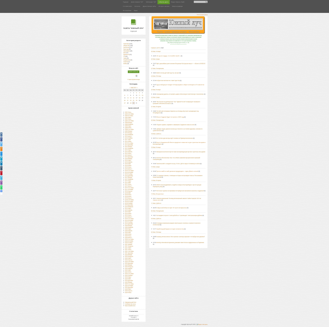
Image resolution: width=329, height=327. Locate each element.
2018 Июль (128, 196)
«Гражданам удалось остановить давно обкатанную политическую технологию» (180, 94)
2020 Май (128, 232)
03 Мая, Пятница (156, 232)
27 (124, 103)
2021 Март (128, 248)
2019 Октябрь (129, 220)
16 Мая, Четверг (156, 147)
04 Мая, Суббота (156, 218)
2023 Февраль (129, 267)
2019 (158, 48)
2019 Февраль (129, 206)
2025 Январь (128, 282)
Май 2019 (133, 87)
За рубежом (126, 60)
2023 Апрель (128, 268)
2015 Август (128, 155)
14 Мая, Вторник (156, 180)
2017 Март (128, 181)
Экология (126, 47)
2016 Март (128, 160)
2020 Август (128, 237)
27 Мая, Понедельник (157, 68)
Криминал (126, 54)
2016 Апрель (128, 162)
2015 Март (128, 150)
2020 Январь (128, 225)
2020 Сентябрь (129, 239)
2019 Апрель (128, 210)
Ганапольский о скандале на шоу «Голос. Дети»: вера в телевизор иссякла (178, 163)
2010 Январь (128, 133)
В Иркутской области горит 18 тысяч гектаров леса (171, 208)
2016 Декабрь (129, 176)
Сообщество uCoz (130, 304)
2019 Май (128, 212)
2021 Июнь (128, 249)
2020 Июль (128, 236)
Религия (125, 61)
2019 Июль (128, 215)
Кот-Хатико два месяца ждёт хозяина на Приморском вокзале (174, 138)
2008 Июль (128, 127)
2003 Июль (128, 112)
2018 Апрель (128, 191)
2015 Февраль (129, 148)
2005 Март (128, 117)
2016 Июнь (128, 165)
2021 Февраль (129, 246)
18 (139, 98)
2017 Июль (128, 184)
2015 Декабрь (129, 157)
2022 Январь (128, 254)
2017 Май (128, 182)
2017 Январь (128, 177)
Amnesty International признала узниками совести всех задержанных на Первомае (180, 242)
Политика (126, 43)
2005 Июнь (128, 119)
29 (130, 103)
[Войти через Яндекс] (133, 76)
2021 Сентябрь (129, 251)
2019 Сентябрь (129, 218)
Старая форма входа (133, 79)
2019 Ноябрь (129, 222)
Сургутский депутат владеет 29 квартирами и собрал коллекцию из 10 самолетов (180, 85)
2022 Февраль (129, 256)
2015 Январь (128, 146)
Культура (126, 49)
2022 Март (128, 258)
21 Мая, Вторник (156, 106)
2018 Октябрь (129, 201)
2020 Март (128, 229)
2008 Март (128, 126)
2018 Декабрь (129, 205)
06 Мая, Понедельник (157, 211)
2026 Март (128, 289)
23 (133, 100)
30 (133, 103)
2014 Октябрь (129, 143)
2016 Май (128, 163)
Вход (206, 14)
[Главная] (133, 24)
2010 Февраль (129, 134)
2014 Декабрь (129, 145)
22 (130, 100)
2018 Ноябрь (129, 203)
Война (125, 63)
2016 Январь (128, 158)
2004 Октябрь (129, 115)
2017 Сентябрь (129, 188)
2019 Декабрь (129, 224)
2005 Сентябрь (129, 121)
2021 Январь (128, 244)
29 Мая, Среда (155, 59)
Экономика (126, 51)
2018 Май (128, 193)
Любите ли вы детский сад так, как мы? (167, 73)
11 (139, 95)
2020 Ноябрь (129, 242)
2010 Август (128, 136)
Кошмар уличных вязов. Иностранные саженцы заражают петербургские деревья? (180, 236)
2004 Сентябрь (129, 114)
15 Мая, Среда (155, 167)
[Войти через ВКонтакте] (127, 76)
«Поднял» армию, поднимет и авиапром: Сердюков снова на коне (175, 124)
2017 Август (128, 186)
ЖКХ (124, 52)
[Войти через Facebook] (130, 76)
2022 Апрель (128, 260)
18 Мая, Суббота (156, 134)
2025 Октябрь (129, 285)
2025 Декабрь (129, 287)
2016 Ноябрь (129, 174)
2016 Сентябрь (129, 170)
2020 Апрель (128, 230)
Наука (125, 58)
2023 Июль (128, 272)
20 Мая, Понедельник (157, 120)
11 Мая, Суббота (156, 203)
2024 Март (128, 277)
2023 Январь (128, 265)
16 (133, 98)
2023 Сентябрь (129, 273)
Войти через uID (133, 72)
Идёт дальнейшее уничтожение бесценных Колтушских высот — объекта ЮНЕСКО (180, 63)
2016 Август (128, 169)
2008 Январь (128, 122)
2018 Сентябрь (129, 200)
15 (130, 98)
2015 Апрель (128, 151)
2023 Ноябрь (129, 275)
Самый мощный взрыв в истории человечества (170, 229)
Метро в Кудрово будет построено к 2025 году (170, 117)
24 (136, 100)
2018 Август (128, 198)
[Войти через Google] (136, 75)
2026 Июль (128, 292)
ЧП (124, 56)
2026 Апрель (128, 291)
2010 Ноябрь (129, 138)
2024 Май (128, 279)
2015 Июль (128, 153)
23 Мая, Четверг (156, 89)
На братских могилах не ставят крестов (168, 80)
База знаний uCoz (130, 305)
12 (142, 95)
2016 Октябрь (129, 172)
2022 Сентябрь (129, 261)
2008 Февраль (129, 124)
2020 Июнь (128, 234)
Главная (153, 48)
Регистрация (200, 14)
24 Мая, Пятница (156, 76)
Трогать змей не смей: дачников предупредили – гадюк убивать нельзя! (177, 171)
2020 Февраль (129, 227)
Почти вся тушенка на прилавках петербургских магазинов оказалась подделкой (180, 191)
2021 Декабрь (129, 253)
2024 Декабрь (129, 280)
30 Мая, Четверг (156, 51)
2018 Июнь (128, 194)
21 (127, 100)
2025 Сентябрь (129, 284)
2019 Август (128, 217)
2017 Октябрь (129, 189)
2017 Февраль (129, 179)
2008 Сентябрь (129, 129)
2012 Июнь (128, 141)
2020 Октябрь (129, 241)
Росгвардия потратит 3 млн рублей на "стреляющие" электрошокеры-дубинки (179, 215)
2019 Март (128, 208)
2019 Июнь (128, 213)
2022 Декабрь (129, 263)
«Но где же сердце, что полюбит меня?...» (168, 56)
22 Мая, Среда (155, 97)
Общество (126, 45)
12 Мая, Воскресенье (157, 194)
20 (124, 100)
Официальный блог (130, 302)
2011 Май (128, 139)
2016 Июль (128, 167)
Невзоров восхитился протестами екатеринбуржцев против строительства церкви (180, 152)
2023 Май (128, 270)
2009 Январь (128, 131)
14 (127, 98)
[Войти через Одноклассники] (139, 76)
